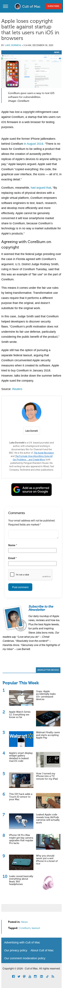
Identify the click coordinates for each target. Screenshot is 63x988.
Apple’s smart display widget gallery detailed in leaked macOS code (21, 757)
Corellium (25, 928)
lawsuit (36, 928)
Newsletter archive (48, 670)
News (56, 52)
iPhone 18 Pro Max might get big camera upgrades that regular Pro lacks (21, 839)
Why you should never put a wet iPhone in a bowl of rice (47, 860)
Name (12, 545)
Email (12, 558)
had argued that (41, 187)
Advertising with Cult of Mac (22, 942)
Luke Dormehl (13, 45)
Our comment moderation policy (24, 958)
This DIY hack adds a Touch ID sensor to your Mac (20, 797)
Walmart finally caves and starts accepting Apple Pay (48, 735)
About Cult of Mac (42, 950)
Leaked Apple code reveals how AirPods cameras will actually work (48, 818)
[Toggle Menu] (5, 6)
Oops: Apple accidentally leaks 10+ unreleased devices (46, 695)
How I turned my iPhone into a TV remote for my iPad (47, 776)
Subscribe (53, 6)
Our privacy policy (15, 950)
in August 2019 (33, 143)
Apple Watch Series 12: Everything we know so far (20, 714)
